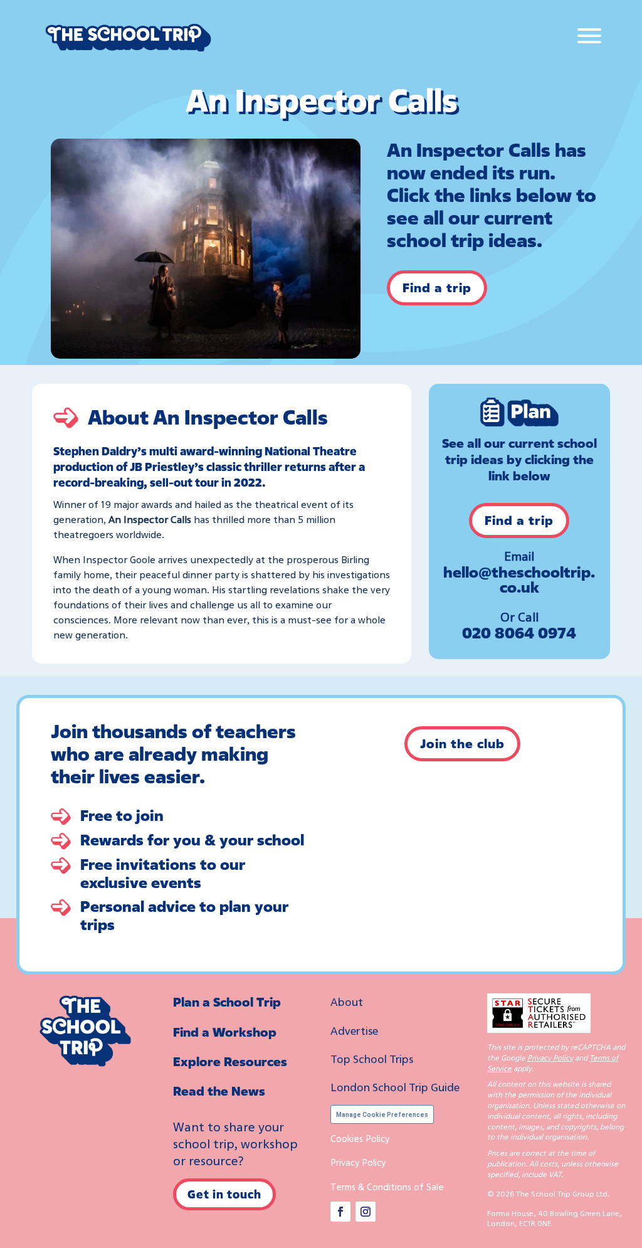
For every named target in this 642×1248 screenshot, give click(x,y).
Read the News (219, 1090)
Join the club (462, 743)
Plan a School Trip (227, 1001)
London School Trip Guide (395, 1086)
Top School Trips (371, 1058)
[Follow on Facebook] (340, 1212)
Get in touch (224, 1194)
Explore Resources (230, 1061)
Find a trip (437, 287)
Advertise (354, 1030)
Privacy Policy (358, 1162)
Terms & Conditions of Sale (387, 1186)
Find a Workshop (224, 1031)
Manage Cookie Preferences (382, 1114)
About (346, 1001)
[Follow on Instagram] (365, 1212)
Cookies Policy (359, 1138)
